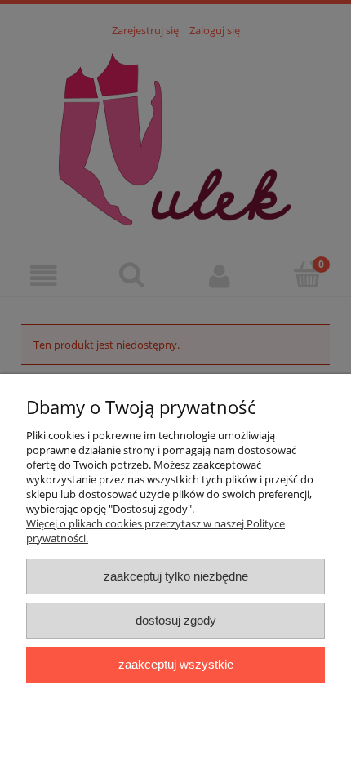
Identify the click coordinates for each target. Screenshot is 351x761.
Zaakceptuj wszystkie (175, 664)
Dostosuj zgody (176, 620)
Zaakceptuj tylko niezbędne (176, 576)
